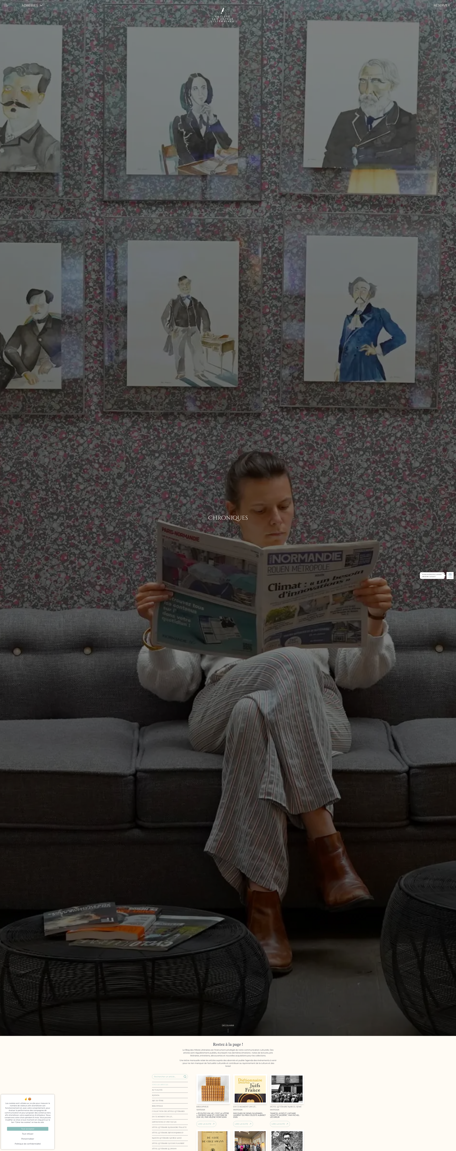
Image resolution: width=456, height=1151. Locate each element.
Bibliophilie (157, 1106)
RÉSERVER (442, 5)
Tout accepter (27, 1129)
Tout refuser (27, 1133)
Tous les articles (160, 1085)
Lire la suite (204, 1124)
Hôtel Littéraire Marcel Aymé (286, 1107)
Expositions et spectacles (164, 1122)
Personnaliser (27, 1138)
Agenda (155, 1095)
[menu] (6, 5)
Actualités (157, 1090)
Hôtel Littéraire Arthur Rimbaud (167, 1133)
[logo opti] (222, 5)
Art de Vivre (157, 1101)
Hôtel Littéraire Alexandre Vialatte (169, 1127)
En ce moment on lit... (162, 1117)
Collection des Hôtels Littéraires (168, 1111)
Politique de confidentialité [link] (28, 1143)
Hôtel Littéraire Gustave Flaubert (168, 1143)
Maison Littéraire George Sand (167, 1138)
